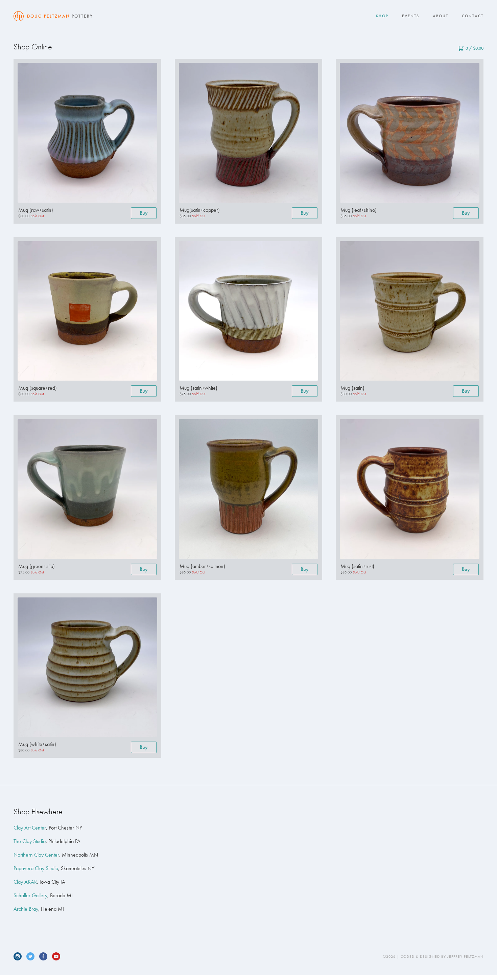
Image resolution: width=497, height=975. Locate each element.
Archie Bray (26, 908)
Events (410, 16)
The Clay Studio (30, 841)
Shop (382, 16)
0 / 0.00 (474, 48)
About (440, 16)
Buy (144, 213)
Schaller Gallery (30, 895)
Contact (472, 16)
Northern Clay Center (36, 854)
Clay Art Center (30, 827)
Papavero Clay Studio (36, 868)
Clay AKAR (25, 881)
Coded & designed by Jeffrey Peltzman (442, 956)
